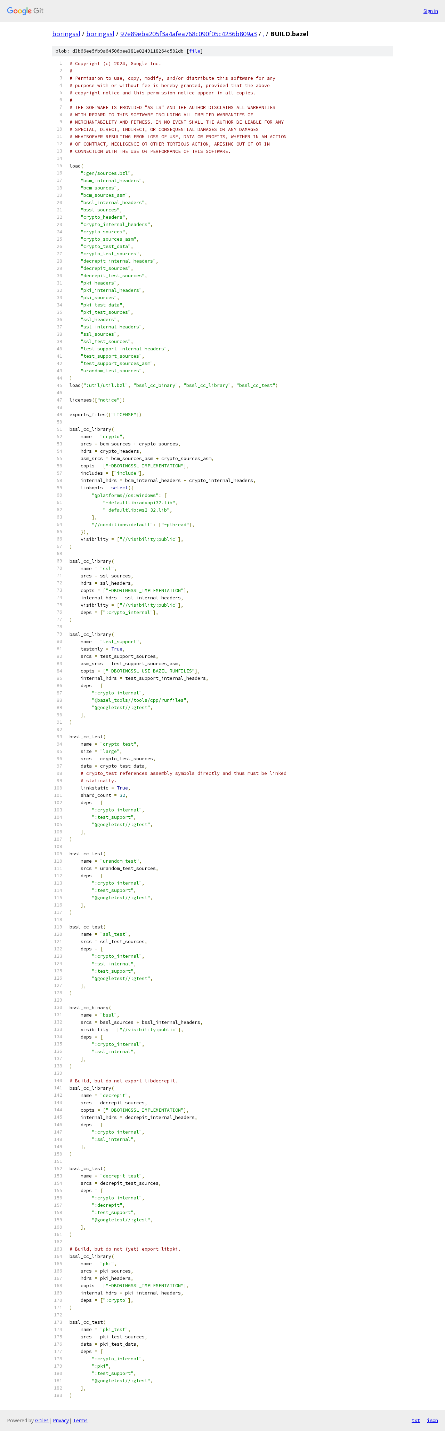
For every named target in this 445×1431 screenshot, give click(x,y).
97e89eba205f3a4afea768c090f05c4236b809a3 (188, 34)
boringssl (66, 34)
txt (416, 1420)
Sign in (430, 11)
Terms (80, 1420)
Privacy (61, 1420)
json (432, 1420)
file (194, 51)
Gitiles (42, 1420)
